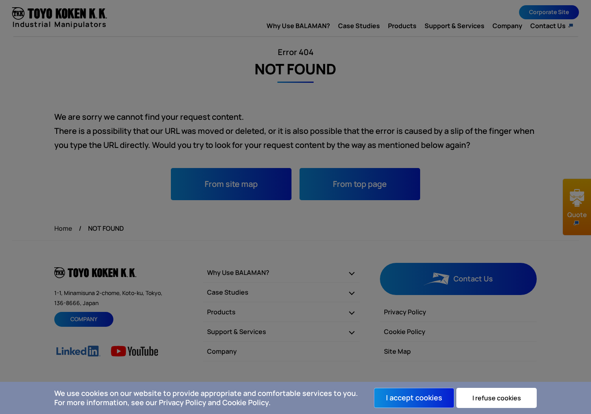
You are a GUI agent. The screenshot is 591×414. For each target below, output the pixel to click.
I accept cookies (414, 397)
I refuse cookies (496, 398)
